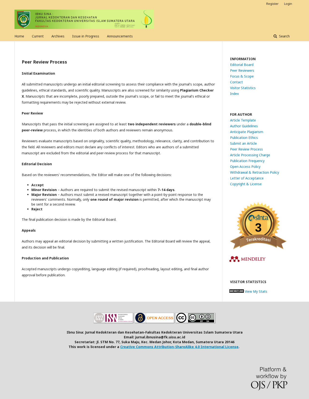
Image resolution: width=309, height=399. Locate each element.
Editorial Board (241, 64)
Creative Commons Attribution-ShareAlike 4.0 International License (179, 346)
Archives (57, 36)
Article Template (243, 120)
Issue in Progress (85, 36)
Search (284, 36)
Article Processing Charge (250, 155)
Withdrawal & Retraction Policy (254, 172)
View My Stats (256, 291)
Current (38, 36)
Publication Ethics (244, 137)
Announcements (120, 36)
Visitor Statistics (243, 88)
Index (234, 93)
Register (272, 3)
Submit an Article (243, 143)
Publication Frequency (247, 160)
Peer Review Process (246, 149)
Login (288, 3)
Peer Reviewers (242, 70)
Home (19, 36)
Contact (236, 82)
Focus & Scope (242, 76)
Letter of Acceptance (247, 178)
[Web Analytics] (236, 291)
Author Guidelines (244, 126)
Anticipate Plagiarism (246, 131)
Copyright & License (246, 184)
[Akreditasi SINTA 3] (258, 248)
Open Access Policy (245, 166)
